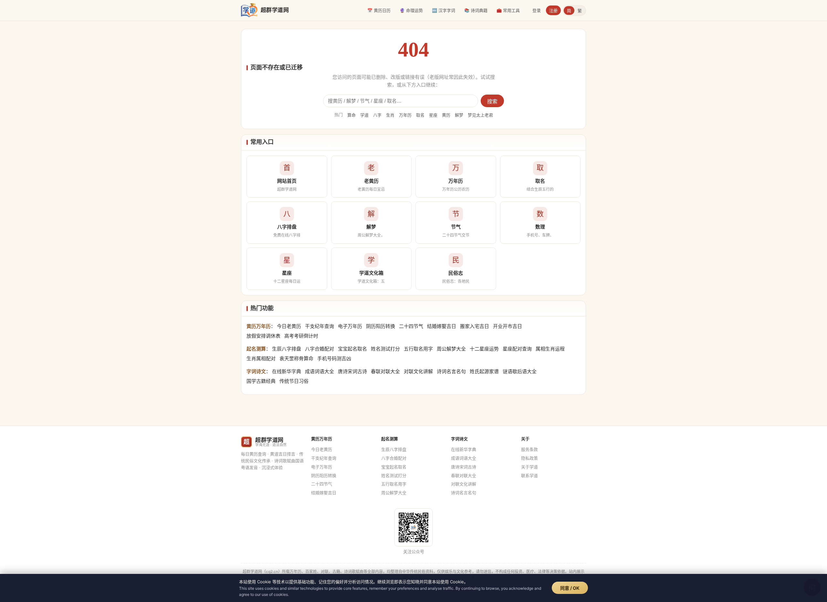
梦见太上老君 (480, 114)
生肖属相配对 (261, 358)
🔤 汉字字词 (443, 10)
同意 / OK (570, 588)
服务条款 (529, 449)
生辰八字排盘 (286, 349)
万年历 (405, 114)
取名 (420, 114)
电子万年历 (350, 326)
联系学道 (529, 475)
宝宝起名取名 (352, 349)
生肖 (390, 114)
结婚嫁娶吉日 (441, 326)
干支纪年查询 (319, 326)
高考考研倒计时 (301, 336)
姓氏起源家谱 (484, 371)
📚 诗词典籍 (475, 10)
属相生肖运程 (550, 349)
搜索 (492, 101)
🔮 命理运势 (411, 10)
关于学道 (529, 466)
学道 (364, 114)
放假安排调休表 (263, 336)
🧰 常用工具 (508, 10)
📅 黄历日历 (379, 10)
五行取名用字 (418, 349)
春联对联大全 (385, 371)
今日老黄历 (289, 326)
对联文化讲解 (418, 371)
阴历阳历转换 (380, 326)
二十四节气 (411, 326)
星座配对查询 (517, 349)
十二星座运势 (484, 349)
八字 (377, 114)
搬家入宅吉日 (474, 326)
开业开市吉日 (507, 326)
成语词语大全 (319, 371)
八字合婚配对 (319, 349)
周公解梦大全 (451, 349)
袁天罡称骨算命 (296, 358)
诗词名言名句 (451, 371)
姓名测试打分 (385, 349)
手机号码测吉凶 (334, 358)
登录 (536, 10)
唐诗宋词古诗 (352, 371)
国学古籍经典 (261, 381)
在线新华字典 (286, 371)
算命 (351, 114)
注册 (553, 10)
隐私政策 (529, 458)
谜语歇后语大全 (520, 371)
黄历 (446, 114)
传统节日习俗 (294, 381)
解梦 (459, 114)
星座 (433, 114)
